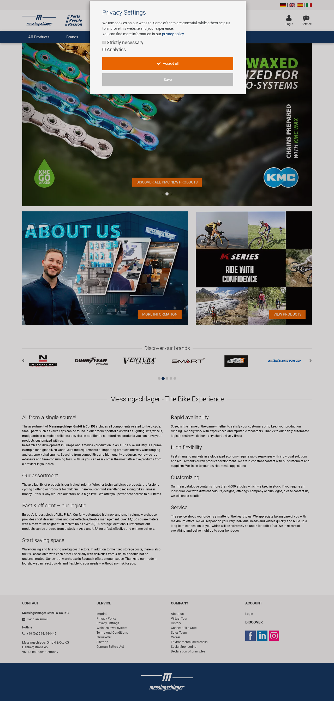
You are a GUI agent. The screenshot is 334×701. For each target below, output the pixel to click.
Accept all (170, 63)
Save (168, 80)
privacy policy (173, 34)
